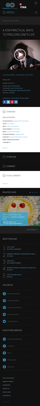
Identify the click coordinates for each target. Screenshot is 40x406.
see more (30, 229)
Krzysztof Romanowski (13, 131)
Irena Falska (10, 123)
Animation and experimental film (11, 20)
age (7, 92)
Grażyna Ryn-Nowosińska (21, 121)
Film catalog (6, 395)
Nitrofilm (10, 367)
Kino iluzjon (11, 360)
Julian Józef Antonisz (14, 86)
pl (36, 3)
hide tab (5, 148)
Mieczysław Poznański (23, 90)
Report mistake (24, 98)
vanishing (12, 92)
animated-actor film (24, 74)
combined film (9, 74)
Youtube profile (13, 314)
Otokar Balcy (16, 129)
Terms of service (8, 381)
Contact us (6, 388)
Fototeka (10, 346)
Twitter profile (12, 321)
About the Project (8, 378)
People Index (7, 392)
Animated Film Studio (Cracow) (18, 137)
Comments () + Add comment (11, 98)
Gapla (9, 353)
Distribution (6, 385)
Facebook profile (13, 294)
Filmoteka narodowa (14, 339)
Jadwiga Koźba (19, 134)
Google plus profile (14, 308)
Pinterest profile (13, 301)
